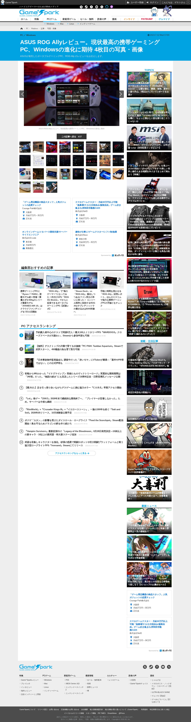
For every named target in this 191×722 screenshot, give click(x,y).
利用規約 (144, 709)
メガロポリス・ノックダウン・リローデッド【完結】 (161, 686)
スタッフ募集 (91, 713)
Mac (62, 24)
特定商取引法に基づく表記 (160, 709)
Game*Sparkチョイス (139, 684)
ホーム (24, 19)
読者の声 (101, 19)
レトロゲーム (114, 680)
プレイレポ (25, 684)
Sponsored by (106, 255)
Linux (71, 24)
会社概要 (84, 709)
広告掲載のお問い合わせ (70, 709)
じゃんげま (156, 680)
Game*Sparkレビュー (30, 680)
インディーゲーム (87, 24)
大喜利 (133, 680)
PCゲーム (52, 19)
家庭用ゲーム (69, 19)
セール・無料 (87, 19)
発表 (89, 684)
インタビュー (26, 687)
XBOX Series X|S (73, 684)
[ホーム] (21, 28)
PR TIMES (101, 713)
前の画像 (23, 94)
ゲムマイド (164, 19)
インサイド (129, 19)
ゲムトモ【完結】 (159, 696)
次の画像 (120, 94)
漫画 (114, 19)
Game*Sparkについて (28, 709)
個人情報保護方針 (96, 709)
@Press (122, 713)
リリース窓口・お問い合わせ (48, 709)
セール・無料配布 (94, 680)
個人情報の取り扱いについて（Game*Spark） (122, 709)
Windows (50, 24)
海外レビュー (26, 691)
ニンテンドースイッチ (75, 693)
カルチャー (112, 676)
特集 (36, 19)
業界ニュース (92, 687)
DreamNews (112, 713)
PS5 (67, 680)
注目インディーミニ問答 (31, 694)
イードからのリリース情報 (74, 713)
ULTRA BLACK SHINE (161, 692)
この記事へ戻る (71, 136)
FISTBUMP (147, 19)
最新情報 (89, 676)
